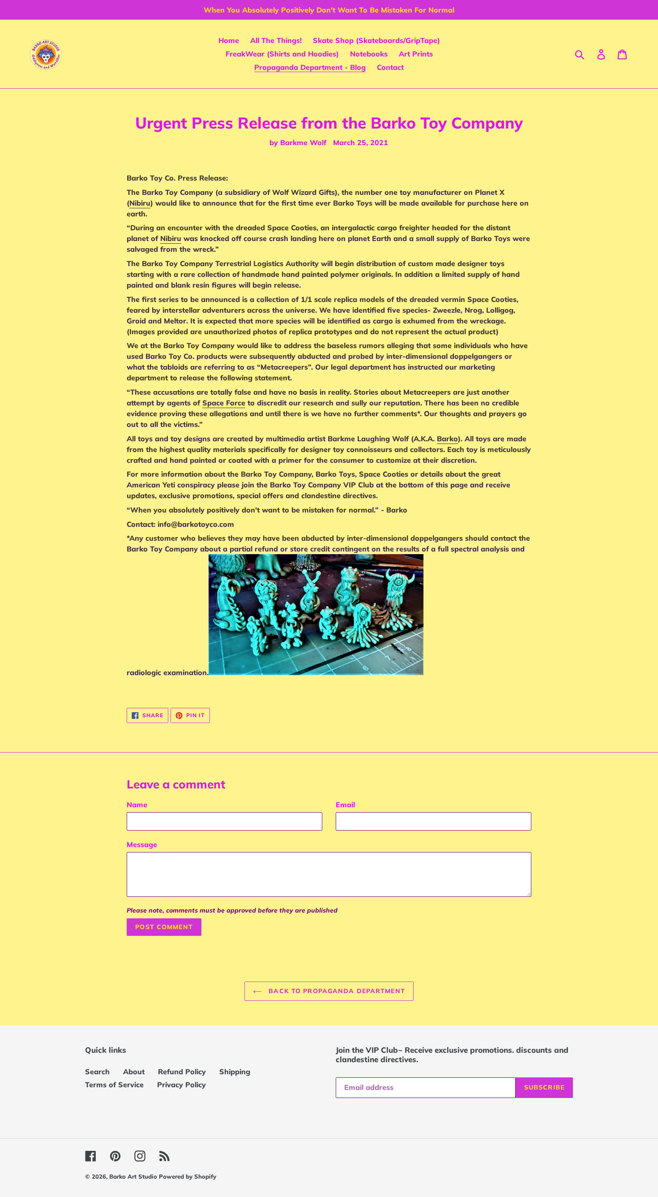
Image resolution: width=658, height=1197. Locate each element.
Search (97, 1071)
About (134, 1071)
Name (137, 804)
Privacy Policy (181, 1084)
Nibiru (139, 202)
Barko (447, 438)
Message (142, 844)
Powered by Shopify (187, 1176)
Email (345, 804)
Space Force (223, 402)
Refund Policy (182, 1071)
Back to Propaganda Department (335, 991)
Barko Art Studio (134, 1176)
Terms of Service (114, 1084)
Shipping (234, 1071)
